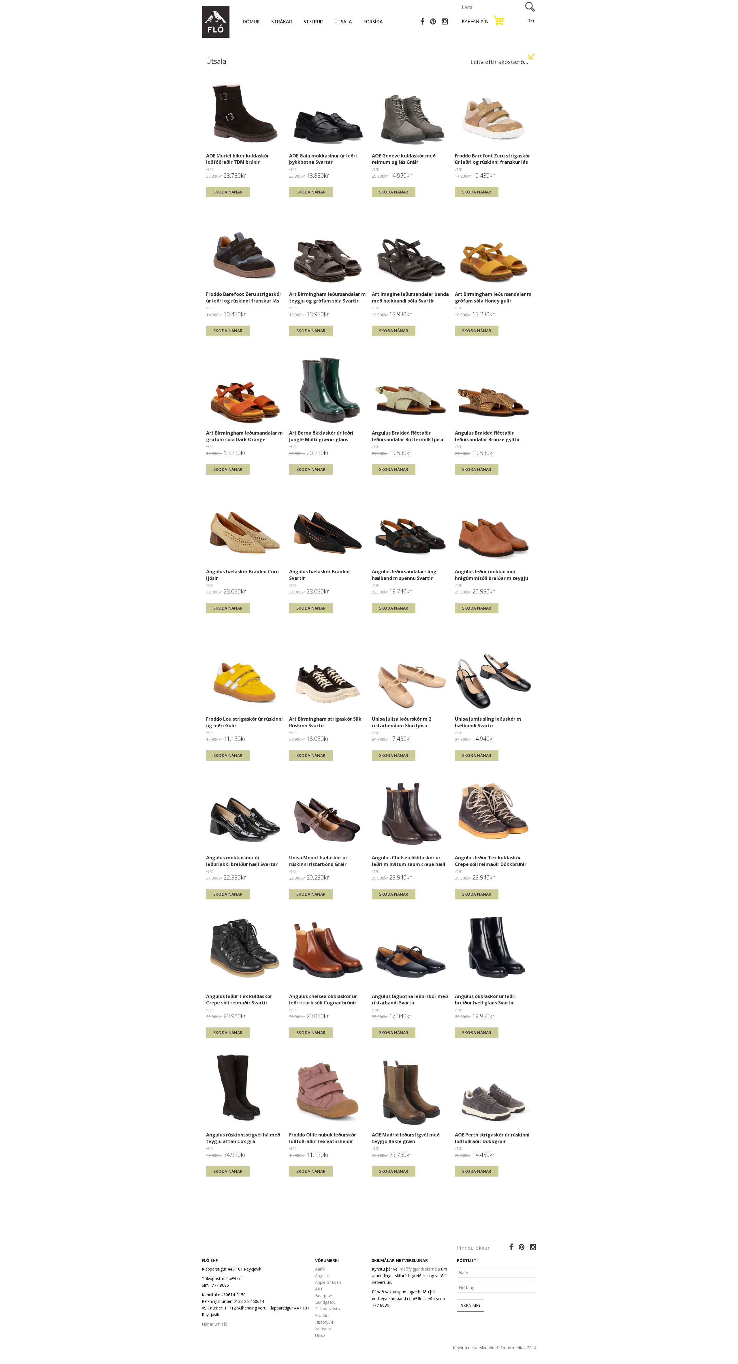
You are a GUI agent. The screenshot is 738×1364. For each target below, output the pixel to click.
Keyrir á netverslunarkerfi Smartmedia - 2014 (494, 1347)
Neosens (323, 1328)
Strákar (281, 21)
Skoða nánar (227, 192)
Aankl (320, 1269)
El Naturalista (327, 1309)
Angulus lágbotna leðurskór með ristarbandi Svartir (410, 999)
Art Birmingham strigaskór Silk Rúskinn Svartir (325, 722)
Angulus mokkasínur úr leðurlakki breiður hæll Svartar (242, 860)
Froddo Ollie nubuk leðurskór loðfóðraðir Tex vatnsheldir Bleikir (322, 1138)
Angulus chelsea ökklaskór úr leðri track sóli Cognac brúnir (323, 999)
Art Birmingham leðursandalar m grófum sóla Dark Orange (244, 436)
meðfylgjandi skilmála (420, 1269)
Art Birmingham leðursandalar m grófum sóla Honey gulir (493, 297)
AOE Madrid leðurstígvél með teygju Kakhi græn (406, 1138)
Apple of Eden (328, 1282)
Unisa (320, 1335)
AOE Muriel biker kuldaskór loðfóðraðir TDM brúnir (237, 159)
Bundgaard (325, 1302)
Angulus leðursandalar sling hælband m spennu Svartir (404, 574)
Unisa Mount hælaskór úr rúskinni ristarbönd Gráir (318, 860)
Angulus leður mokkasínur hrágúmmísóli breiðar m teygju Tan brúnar (491, 574)
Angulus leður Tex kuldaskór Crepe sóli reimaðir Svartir (239, 999)
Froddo (322, 1315)
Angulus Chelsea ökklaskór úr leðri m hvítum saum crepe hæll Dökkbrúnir (408, 860)
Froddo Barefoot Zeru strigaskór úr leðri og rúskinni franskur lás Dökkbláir (243, 297)
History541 (325, 1322)
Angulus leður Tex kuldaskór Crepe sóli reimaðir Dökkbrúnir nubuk (490, 860)
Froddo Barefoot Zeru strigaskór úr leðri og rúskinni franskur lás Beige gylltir (492, 159)
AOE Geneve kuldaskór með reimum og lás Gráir (404, 159)
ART (319, 1289)
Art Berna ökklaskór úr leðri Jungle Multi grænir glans (321, 436)
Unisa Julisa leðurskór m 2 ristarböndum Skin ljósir (401, 722)
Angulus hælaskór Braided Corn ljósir (242, 574)
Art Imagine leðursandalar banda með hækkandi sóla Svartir (410, 297)
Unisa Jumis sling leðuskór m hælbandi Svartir (488, 722)
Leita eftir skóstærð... (499, 62)
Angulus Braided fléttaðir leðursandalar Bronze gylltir (487, 436)
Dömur (251, 21)
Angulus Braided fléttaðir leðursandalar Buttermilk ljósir (408, 436)
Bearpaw (323, 1295)
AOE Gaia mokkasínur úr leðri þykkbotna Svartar (323, 159)
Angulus (322, 1275)
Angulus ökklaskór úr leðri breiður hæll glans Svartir (485, 999)
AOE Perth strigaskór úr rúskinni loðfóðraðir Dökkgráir (492, 1138)
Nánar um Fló (214, 1324)
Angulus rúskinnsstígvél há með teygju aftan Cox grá (243, 1138)
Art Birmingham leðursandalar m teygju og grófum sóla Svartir (327, 297)
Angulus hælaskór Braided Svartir (319, 574)
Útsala (343, 21)
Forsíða (373, 21)
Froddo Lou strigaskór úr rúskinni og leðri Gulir (244, 722)
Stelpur (313, 21)
